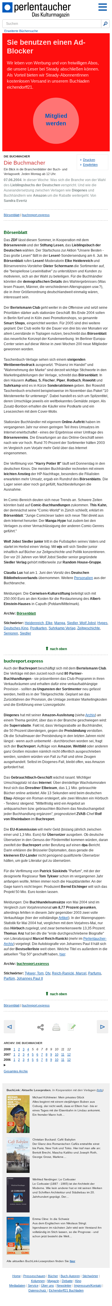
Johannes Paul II (30, 978)
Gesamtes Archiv (16, 1071)
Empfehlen (90, 164)
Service (33, 1285)
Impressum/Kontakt (87, 1285)
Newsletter (64, 1285)
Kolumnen (38, 1281)
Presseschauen (34, 1276)
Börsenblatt (12, 215)
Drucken (89, 159)
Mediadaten (17, 1285)
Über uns (47, 1285)
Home (16, 1276)
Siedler (25, 633)
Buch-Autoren (70, 1276)
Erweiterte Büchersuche (21, 31)
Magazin (53, 1281)
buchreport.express (36, 215)
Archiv (90, 715)
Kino (78, 1281)
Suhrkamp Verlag (62, 628)
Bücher (53, 1276)
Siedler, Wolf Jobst (81, 623)
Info (100, 1090)
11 (62, 1054)
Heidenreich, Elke (39, 623)
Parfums (94, 973)
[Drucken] (55, 1027)
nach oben (58, 649)
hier (62, 954)
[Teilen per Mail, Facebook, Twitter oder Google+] (40, 1027)
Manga (59, 623)
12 (69, 1054)
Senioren (11, 633)
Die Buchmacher (17, 156)
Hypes (102, 623)
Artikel (63, 918)
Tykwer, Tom (34, 973)
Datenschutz (37, 1290)
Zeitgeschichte (88, 628)
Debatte (67, 1281)
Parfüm (9, 978)
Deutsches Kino (16, 628)
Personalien (83, 578)
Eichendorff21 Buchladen (66, 1290)
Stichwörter (90, 1276)
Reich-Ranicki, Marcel (69, 973)
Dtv (47, 973)
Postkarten (38, 628)
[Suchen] (105, 23)
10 (56, 1054)
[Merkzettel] (71, 1027)
